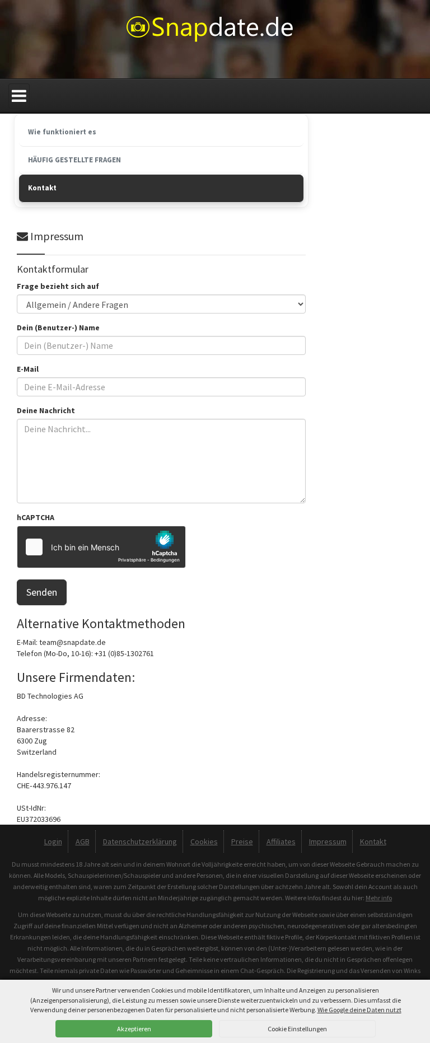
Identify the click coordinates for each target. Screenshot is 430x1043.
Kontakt (373, 841)
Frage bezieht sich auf (58, 286)
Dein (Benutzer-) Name (58, 327)
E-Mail (28, 369)
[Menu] (19, 96)
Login (53, 841)
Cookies (204, 841)
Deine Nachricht (46, 410)
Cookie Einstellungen (297, 1029)
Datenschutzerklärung (140, 841)
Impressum (328, 841)
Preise (242, 841)
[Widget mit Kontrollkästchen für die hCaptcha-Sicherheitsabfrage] (101, 547)
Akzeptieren (134, 1029)
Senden (41, 592)
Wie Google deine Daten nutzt (359, 1009)
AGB (83, 841)
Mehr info (379, 898)
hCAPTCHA (35, 517)
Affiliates (281, 841)
